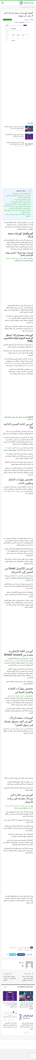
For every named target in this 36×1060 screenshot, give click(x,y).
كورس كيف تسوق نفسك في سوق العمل (15, 728)
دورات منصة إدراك (12, 947)
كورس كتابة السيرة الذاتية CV (22, 199)
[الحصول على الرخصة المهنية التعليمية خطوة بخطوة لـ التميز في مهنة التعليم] (29, 129)
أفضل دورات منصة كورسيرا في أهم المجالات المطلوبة (27, 978)
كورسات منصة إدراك (28, 949)
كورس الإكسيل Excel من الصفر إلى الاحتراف (17, 204)
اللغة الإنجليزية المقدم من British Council (16, 660)
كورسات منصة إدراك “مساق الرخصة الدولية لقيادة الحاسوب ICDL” (18, 196)
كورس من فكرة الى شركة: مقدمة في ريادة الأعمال (18, 215)
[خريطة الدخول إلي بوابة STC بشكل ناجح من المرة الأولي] (29, 137)
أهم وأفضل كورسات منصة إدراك (21, 193)
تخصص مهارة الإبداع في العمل (14, 258)
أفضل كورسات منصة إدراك (23, 947)
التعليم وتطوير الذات (7, 19)
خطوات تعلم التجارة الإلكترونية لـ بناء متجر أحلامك (9, 978)
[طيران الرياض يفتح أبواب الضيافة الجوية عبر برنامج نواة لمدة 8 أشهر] (29, 144)
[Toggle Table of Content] (29, 190)
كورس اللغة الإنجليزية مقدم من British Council (17, 206)
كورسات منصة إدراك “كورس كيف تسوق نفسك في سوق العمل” (17, 211)
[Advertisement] (18, 61)
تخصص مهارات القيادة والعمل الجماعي (19, 208)
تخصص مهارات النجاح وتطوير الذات (20, 202)
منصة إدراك (20, 949)
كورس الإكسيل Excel (20, 576)
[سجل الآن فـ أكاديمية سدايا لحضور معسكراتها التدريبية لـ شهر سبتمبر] (10, 1016)
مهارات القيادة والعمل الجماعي (19, 696)
